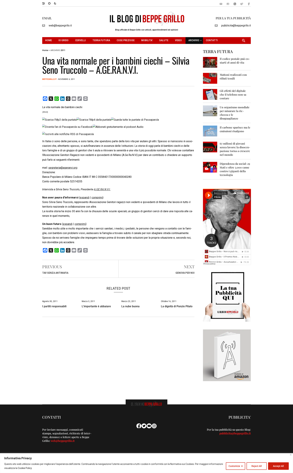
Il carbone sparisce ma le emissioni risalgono (235, 129)
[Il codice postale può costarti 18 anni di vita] (210, 62)
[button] (45, 3)
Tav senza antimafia (55, 272)
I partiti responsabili (54, 306)
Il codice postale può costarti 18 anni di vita (235, 60)
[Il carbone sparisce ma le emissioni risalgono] (210, 130)
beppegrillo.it (49, 79)
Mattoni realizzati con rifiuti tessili (233, 76)
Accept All (278, 466)
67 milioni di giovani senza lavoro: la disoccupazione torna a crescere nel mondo (235, 149)
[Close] (290, 455)
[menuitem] (49, 40)
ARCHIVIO (55, 50)
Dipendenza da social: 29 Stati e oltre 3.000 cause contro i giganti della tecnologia (235, 169)
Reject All (256, 466)
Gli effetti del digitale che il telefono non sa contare (233, 94)
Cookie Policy (25, 468)
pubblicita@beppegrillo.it (236, 25)
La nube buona (130, 306)
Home (45, 50)
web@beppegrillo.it (60, 25)
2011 (63, 50)
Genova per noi (184, 272)
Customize (234, 466)
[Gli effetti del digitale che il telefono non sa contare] (210, 94)
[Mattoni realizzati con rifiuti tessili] (210, 78)
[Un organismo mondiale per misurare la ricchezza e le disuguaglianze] (210, 110)
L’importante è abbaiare (96, 306)
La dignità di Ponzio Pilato (176, 306)
